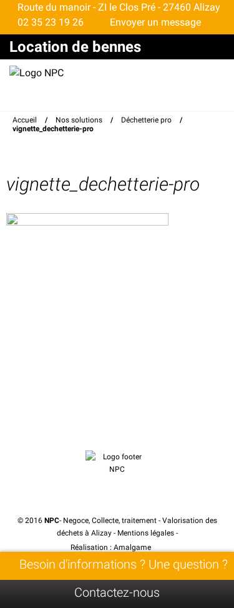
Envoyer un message (154, 22)
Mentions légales (145, 533)
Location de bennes (75, 47)
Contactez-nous (117, 592)
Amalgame (133, 547)
